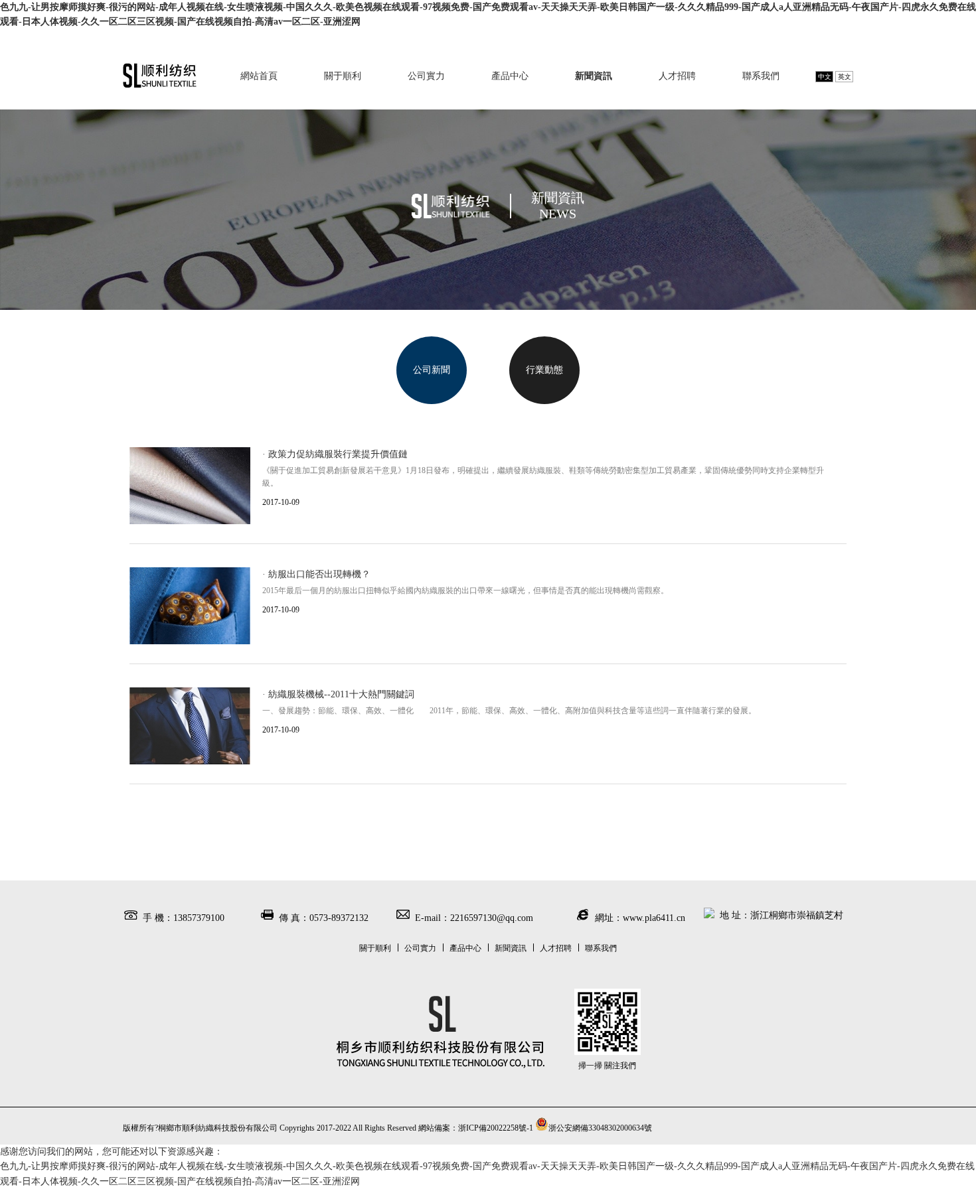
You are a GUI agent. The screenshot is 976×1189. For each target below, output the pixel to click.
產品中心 (510, 76)
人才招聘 (677, 76)
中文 (824, 76)
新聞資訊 (593, 76)
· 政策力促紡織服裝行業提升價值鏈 (335, 454)
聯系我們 (760, 76)
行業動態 (544, 370)
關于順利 (342, 76)
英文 (844, 76)
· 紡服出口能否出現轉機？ (316, 574)
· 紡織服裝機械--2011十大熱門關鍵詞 (338, 694)
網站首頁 (259, 76)
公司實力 (426, 76)
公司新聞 (431, 370)
